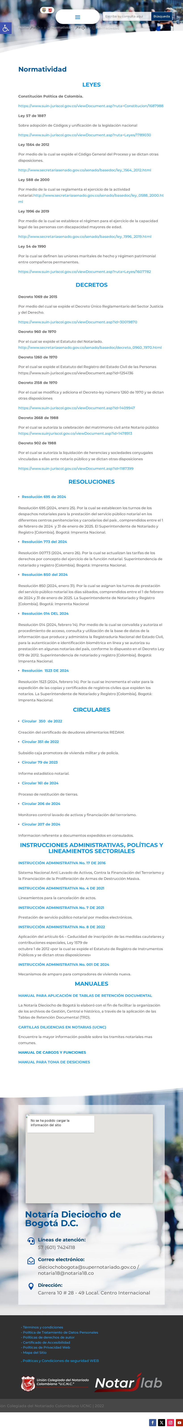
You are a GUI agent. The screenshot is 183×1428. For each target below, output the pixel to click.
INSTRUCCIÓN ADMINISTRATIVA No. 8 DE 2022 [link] (61, 927)
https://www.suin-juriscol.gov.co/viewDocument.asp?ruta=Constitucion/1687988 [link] (90, 106)
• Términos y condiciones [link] (42, 1327)
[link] (6, 28)
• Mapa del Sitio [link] (34, 1352)
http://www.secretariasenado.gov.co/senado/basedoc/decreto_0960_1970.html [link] (90, 347)
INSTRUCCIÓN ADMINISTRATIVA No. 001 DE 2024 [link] (63, 964)
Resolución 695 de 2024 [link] (44, 497)
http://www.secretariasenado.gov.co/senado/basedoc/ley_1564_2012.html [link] (84, 170)
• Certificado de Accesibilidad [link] (45, 1342)
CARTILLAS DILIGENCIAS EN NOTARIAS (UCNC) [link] (62, 1027)
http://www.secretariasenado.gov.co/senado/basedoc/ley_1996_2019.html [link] (84, 236)
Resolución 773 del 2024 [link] (44, 542)
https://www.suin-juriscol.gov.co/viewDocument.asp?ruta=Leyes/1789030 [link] (84, 135)
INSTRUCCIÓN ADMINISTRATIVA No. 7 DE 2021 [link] (61, 908)
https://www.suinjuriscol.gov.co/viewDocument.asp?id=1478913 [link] (75, 433)
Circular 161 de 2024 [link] (40, 783)
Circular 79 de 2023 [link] (40, 762)
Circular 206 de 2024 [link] (41, 804)
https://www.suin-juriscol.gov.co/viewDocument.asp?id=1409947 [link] (76, 408)
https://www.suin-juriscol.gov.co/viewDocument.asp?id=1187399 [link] (75, 468)
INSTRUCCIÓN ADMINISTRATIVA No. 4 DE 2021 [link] (61, 888)
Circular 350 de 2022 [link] (42, 721)
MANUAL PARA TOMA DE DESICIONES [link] (54, 1062)
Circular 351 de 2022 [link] (40, 742)
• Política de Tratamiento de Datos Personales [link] (59, 1332)
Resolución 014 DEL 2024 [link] (45, 613)
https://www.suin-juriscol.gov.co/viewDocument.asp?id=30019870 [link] (77, 322)
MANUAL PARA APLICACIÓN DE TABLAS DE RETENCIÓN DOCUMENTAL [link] (85, 996)
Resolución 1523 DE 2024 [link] (45, 670)
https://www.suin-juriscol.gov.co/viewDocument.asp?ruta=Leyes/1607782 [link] (84, 272)
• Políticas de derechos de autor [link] (48, 1337)
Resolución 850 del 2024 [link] (45, 574)
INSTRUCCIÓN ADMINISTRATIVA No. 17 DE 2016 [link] (62, 863)
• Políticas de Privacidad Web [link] (45, 1347)
